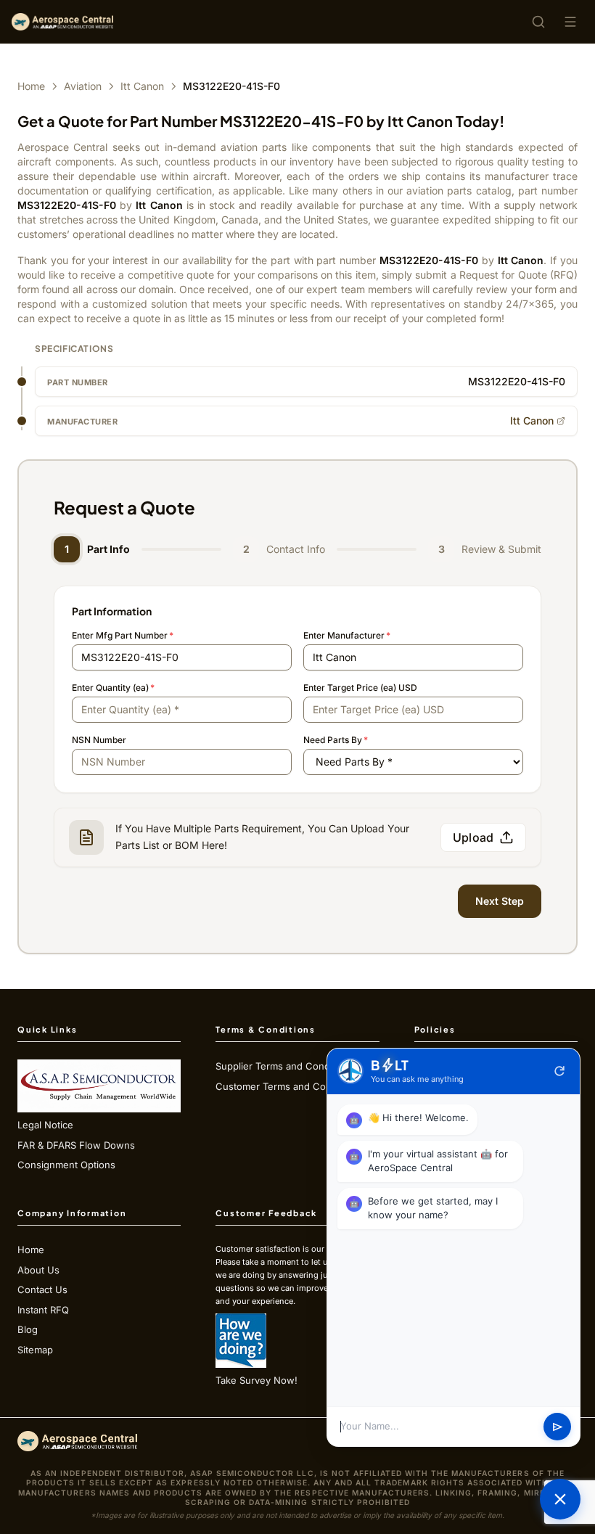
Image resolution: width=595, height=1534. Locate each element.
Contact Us (42, 1289)
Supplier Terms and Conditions (285, 1066)
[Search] (538, 22)
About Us (38, 1270)
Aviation (83, 86)
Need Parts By (335, 739)
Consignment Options (66, 1164)
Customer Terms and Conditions (288, 1086)
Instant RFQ (43, 1310)
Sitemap (35, 1349)
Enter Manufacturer (346, 635)
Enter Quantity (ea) (113, 687)
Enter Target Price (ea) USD (360, 687)
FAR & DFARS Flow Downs (76, 1145)
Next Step (499, 901)
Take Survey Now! (257, 1380)
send (557, 1427)
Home (31, 86)
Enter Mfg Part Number (122, 635)
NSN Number (99, 739)
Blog (27, 1329)
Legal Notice (45, 1125)
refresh (559, 1071)
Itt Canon (142, 86)
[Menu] (570, 22)
